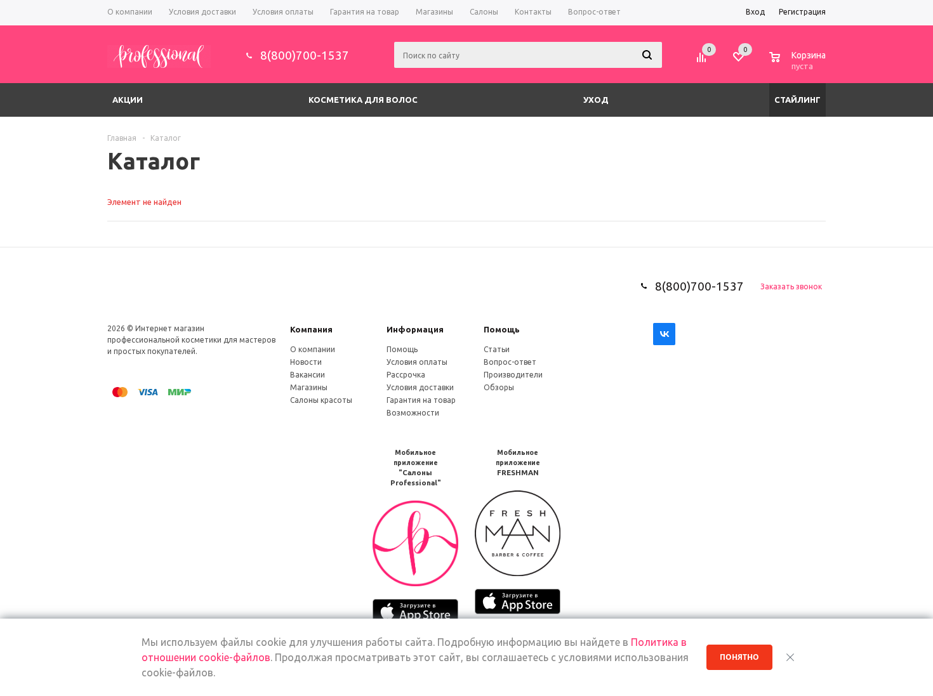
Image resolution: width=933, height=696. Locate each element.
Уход (596, 99)
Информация (415, 329)
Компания (311, 329)
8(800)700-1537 (304, 55)
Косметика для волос (363, 99)
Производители (513, 375)
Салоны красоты (321, 400)
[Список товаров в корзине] (799, 64)
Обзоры (499, 387)
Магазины (309, 387)
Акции (127, 99)
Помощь (502, 329)
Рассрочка (406, 375)
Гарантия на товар (421, 400)
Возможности (413, 413)
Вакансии (307, 375)
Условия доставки (420, 387)
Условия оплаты (417, 362)
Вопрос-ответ (510, 362)
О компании (312, 349)
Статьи (497, 349)
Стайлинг (797, 99)
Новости (306, 362)
